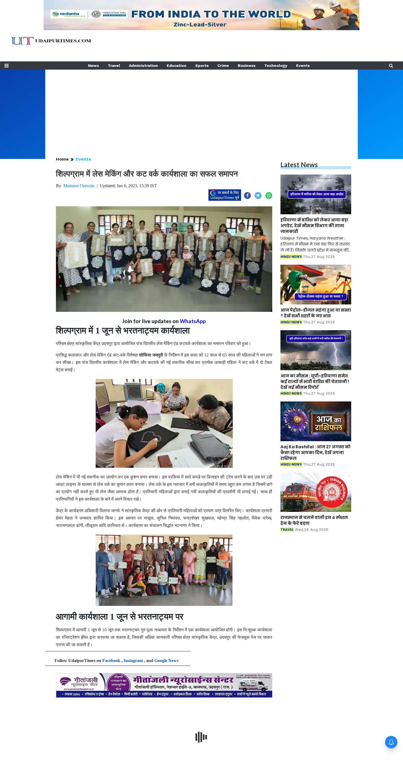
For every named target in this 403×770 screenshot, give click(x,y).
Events (303, 65)
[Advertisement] (201, 108)
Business (247, 65)
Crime (223, 65)
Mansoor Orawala (79, 185)
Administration (143, 65)
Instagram (133, 660)
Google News (166, 660)
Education (176, 65)
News (93, 65)
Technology (275, 65)
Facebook (111, 660)
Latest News (299, 165)
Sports (202, 65)
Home (62, 159)
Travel (114, 65)
